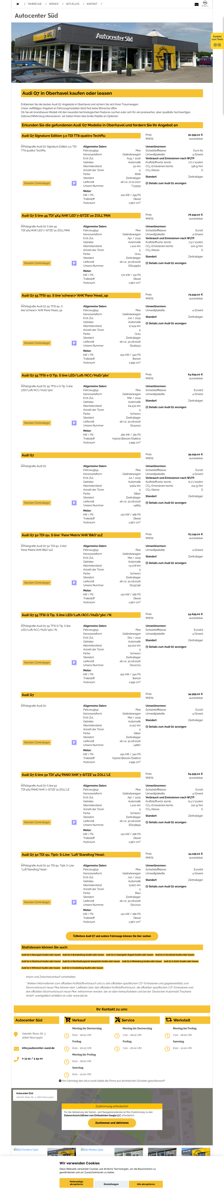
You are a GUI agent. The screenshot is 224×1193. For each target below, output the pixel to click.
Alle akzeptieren (146, 1184)
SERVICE (54, 4)
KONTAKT (92, 4)
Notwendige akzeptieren (76, 1182)
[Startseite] (205, 4)
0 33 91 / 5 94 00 (32, 1058)
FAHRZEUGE (35, 4)
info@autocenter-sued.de (38, 1048)
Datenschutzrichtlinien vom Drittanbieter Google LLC (92, 1115)
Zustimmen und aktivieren (112, 1122)
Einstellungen (111, 1184)
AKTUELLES (72, 4)
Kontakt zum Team (217, 38)
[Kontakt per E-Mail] (197, 4)
